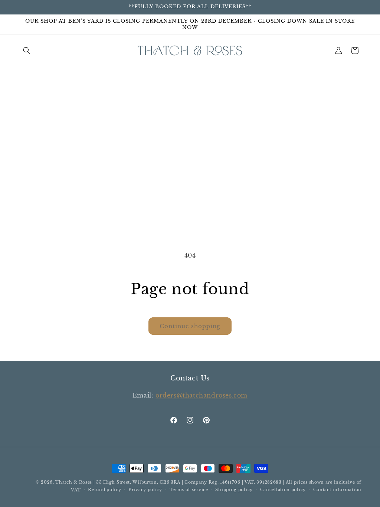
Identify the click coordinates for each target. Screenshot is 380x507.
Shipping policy (234, 489)
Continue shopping (190, 326)
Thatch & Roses (73, 482)
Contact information (337, 489)
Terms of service (189, 489)
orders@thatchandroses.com (201, 395)
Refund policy (104, 489)
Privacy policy (145, 489)
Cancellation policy (283, 489)
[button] (27, 50)
